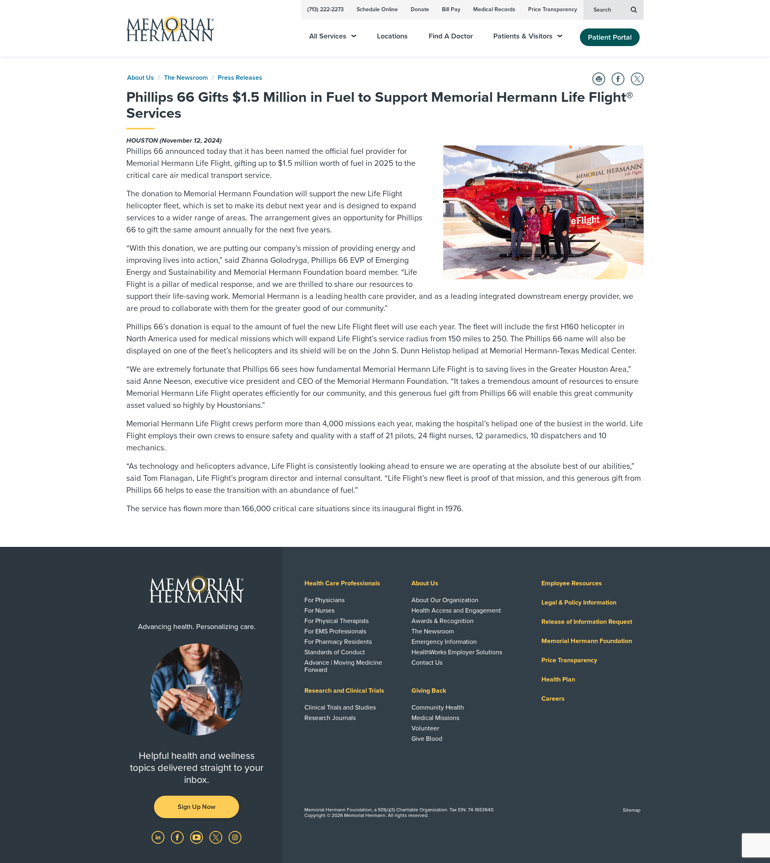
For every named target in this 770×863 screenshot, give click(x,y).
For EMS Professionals (335, 631)
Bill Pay (451, 9)
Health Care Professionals (342, 583)
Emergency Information (444, 641)
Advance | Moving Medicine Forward (343, 666)
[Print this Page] (598, 79)
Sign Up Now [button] (196, 807)
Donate (420, 9)
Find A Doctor (451, 36)
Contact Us (426, 662)
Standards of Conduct (334, 652)
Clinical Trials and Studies (340, 707)
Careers (553, 699)
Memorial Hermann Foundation (586, 641)
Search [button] (602, 9)
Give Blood (426, 738)
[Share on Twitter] (637, 79)
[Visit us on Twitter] (216, 837)
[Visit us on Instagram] (235, 837)
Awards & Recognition (442, 621)
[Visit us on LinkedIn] (159, 837)
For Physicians (324, 600)
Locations (392, 36)
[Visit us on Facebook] (178, 837)
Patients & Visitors (523, 36)
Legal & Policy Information (578, 603)
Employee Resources (571, 583)
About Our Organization (444, 600)
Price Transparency (552, 9)
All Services (327, 36)
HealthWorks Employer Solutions (456, 652)
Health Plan (558, 679)
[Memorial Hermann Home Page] (166, 28)
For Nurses (319, 610)
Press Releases (240, 78)
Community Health (437, 707)
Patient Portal (610, 37)
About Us (140, 78)
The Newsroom (186, 78)
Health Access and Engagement (456, 610)
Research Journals (330, 718)
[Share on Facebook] (618, 79)
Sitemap (631, 810)
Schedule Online (377, 9)
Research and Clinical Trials (344, 691)
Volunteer (425, 728)
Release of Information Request (586, 622)
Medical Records (494, 9)
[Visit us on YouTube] (197, 837)
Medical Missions (435, 718)
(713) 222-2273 (325, 9)
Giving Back (428, 691)
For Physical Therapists (336, 621)
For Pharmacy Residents (338, 641)
